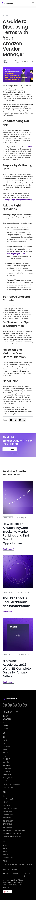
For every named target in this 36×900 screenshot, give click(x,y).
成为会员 (5, 851)
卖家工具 (5, 752)
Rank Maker (6, 781)
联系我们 (5, 861)
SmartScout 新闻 (8, 814)
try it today (9, 449)
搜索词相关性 (7, 765)
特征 (4, 733)
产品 (4, 743)
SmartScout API (7, 858)
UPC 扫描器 (6, 759)
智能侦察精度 (7, 818)
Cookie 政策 (27, 875)
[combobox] (7, 891)
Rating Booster (7, 774)
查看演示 (5, 848)
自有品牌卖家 (7, 719)
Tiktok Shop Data (8, 787)
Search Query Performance (11, 784)
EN (7, 891)
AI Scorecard (7, 771)
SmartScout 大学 (8, 799)
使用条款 (5, 873)
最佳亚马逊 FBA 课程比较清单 (12, 833)
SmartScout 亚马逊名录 (10, 808)
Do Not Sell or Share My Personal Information (17, 864)
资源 (4, 792)
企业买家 (5, 725)
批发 (4, 722)
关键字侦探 (6, 762)
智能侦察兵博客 (7, 811)
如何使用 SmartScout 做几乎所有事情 (14, 830)
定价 (4, 796)
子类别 (5, 740)
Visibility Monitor (8, 778)
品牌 (4, 737)
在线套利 (5, 716)
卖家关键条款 (7, 805)
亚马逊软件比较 (7, 824)
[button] (33, 3)
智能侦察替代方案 (8, 821)
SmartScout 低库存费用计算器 (12, 836)
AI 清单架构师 (7, 768)
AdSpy (5, 756)
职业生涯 (5, 854)
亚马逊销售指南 (7, 827)
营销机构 (5, 728)
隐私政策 (15, 873)
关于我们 (5, 845)
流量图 (5, 749)
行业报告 (5, 802)
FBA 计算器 (6, 746)
